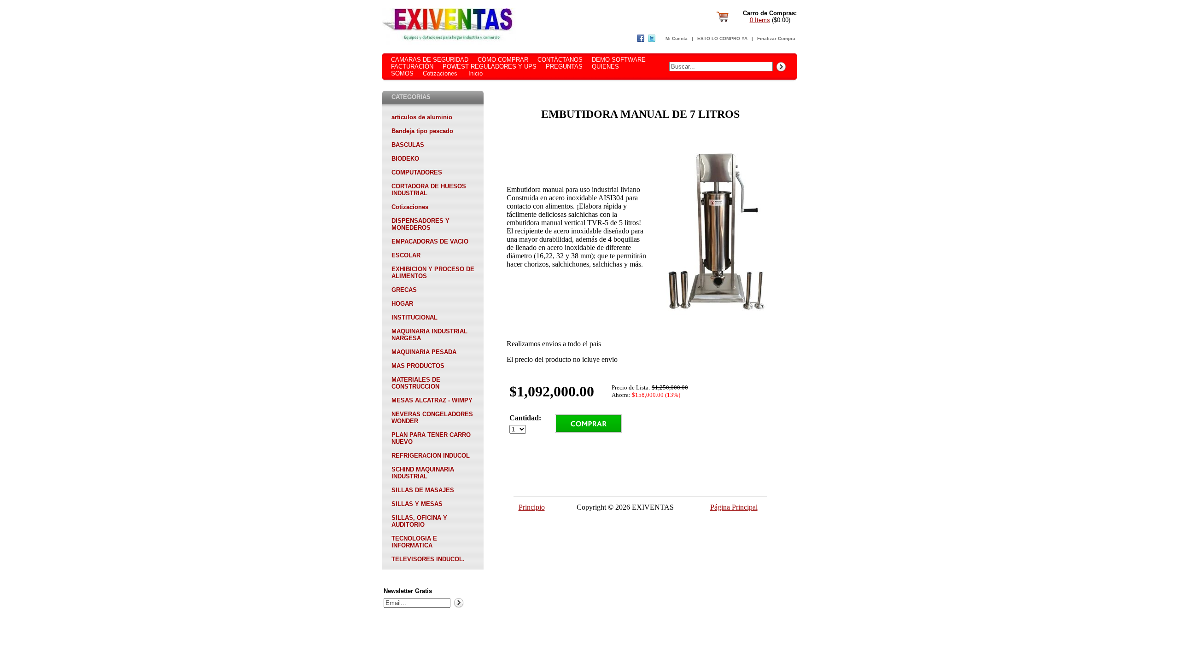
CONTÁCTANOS (560, 59)
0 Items (760, 20)
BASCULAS (407, 144)
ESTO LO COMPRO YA (722, 38)
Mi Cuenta (676, 38)
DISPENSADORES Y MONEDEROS (420, 224)
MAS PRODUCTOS (417, 365)
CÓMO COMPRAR (503, 59)
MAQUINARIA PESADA (423, 352)
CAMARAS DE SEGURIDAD (429, 59)
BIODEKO (405, 158)
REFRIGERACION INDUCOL (430, 455)
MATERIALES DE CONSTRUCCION (415, 383)
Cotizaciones (440, 73)
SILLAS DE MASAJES (422, 490)
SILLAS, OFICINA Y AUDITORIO (419, 521)
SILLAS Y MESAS (417, 503)
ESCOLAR (405, 255)
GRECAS (404, 289)
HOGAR (402, 303)
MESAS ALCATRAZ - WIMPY (432, 400)
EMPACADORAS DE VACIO (429, 241)
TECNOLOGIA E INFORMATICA (414, 542)
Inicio (475, 73)
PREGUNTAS (564, 66)
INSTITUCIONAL (414, 317)
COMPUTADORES (416, 172)
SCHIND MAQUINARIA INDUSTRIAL (422, 473)
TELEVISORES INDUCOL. (428, 559)
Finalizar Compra (776, 38)
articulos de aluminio (421, 117)
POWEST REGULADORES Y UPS (490, 66)
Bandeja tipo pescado (422, 131)
